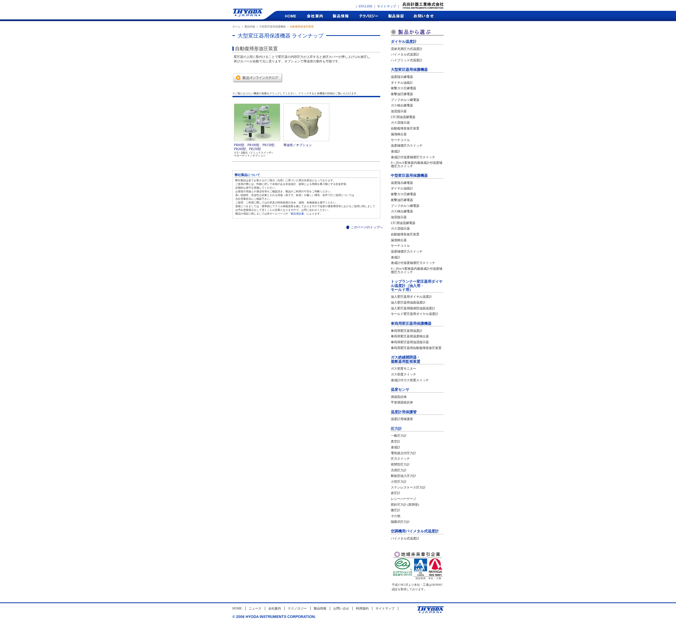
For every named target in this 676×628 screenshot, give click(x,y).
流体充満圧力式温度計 (406, 48)
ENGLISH (365, 6)
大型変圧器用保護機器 (272, 26)
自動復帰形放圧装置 (405, 128)
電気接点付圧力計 (403, 453)
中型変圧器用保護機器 (409, 176)
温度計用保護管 (404, 412)
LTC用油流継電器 (403, 117)
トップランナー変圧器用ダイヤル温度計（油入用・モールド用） (417, 286)
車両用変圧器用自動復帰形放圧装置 (416, 348)
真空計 (395, 441)
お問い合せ (341, 608)
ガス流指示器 (400, 122)
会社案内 (315, 16)
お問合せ (424, 16)
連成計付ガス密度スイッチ (410, 380)
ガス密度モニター (403, 368)
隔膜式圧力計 (400, 521)
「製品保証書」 (297, 213)
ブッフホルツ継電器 (405, 99)
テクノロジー (368, 16)
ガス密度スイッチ (403, 374)
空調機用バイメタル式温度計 (415, 531)
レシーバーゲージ (403, 498)
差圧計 (395, 493)
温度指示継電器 (402, 76)
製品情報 (341, 16)
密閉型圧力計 (400, 464)
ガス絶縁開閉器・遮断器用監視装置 (405, 359)
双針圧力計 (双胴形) (405, 504)
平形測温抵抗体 (402, 402)
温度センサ (400, 390)
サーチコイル (400, 140)
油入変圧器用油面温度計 (408, 302)
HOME (291, 16)
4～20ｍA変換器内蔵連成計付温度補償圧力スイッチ (416, 164)
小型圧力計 (399, 481)
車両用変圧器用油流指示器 (410, 342)
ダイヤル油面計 (402, 82)
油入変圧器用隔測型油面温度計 (413, 308)
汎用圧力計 (399, 470)
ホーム (236, 26)
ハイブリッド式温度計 (406, 60)
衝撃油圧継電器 (402, 94)
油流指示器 (399, 111)
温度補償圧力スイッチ (406, 145)
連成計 (395, 151)
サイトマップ (386, 6)
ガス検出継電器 (402, 105)
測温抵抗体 (399, 396)
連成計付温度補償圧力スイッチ (413, 157)
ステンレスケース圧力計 (408, 487)
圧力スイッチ (400, 458)
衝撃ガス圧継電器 (403, 88)
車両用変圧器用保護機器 (411, 323)
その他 (395, 516)
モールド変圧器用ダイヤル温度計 (414, 313)
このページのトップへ (367, 227)
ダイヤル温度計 (404, 42)
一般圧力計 (399, 435)
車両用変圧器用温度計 (406, 330)
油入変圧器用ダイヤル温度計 (411, 296)
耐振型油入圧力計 (403, 475)
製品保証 (396, 16)
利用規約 (362, 608)
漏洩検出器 (399, 134)
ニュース (255, 608)
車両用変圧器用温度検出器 (410, 336)
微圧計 (395, 510)
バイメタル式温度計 (405, 54)
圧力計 (396, 429)
